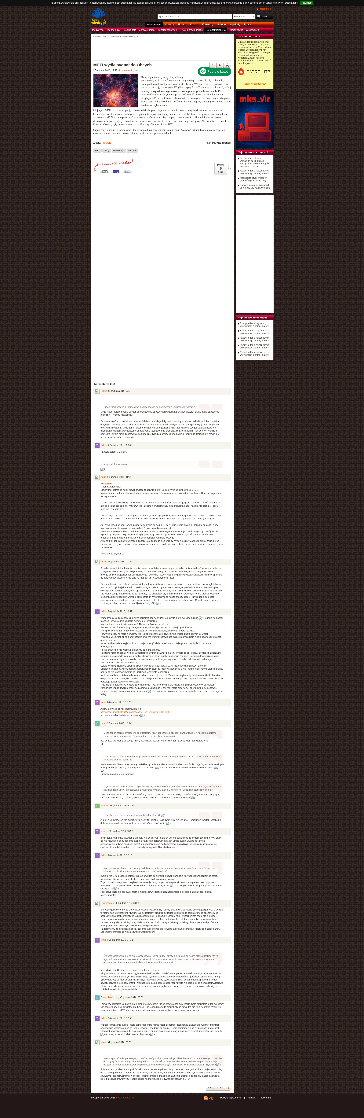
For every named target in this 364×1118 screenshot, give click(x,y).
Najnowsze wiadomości (253, 152)
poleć (229, 168)
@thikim (107, 483)
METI (97, 150)
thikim (104, 445)
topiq (103, 702)
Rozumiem (306, 3)
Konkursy (207, 24)
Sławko (104, 805)
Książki (194, 24)
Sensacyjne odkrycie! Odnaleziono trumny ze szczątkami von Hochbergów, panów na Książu (255, 162)
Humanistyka (236, 29)
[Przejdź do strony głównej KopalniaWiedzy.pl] (98, 17)
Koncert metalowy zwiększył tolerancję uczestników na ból (255, 186)
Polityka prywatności (230, 1097)
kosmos (132, 150)
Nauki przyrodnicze (192, 29)
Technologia (113, 29)
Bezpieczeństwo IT (168, 29)
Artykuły (169, 24)
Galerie (221, 24)
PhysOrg (106, 142)
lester (103, 391)
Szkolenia (265, 1097)
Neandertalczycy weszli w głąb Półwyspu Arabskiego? (254, 179)
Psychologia (129, 29)
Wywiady (235, 24)
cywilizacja (118, 150)
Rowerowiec (107, 903)
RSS (211, 1098)
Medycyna (98, 29)
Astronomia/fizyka (216, 29)
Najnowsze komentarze (253, 317)
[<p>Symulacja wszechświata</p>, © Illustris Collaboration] (117, 91)
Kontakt (251, 1097)
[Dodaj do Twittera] (127, 170)
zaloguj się (265, 9)
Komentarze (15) (104, 383)
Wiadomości (154, 24)
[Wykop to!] (104, 170)
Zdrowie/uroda (147, 29)
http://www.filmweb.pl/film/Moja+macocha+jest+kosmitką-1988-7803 (135, 712)
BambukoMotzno (109, 997)
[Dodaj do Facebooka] (116, 170)
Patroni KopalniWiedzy (254, 84)
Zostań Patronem (249, 36)
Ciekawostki (252, 29)
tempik (104, 831)
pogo (103, 477)
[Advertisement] (162, 49)
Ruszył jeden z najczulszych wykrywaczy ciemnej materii (254, 172)
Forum (182, 24)
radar (103, 723)
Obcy (106, 150)
